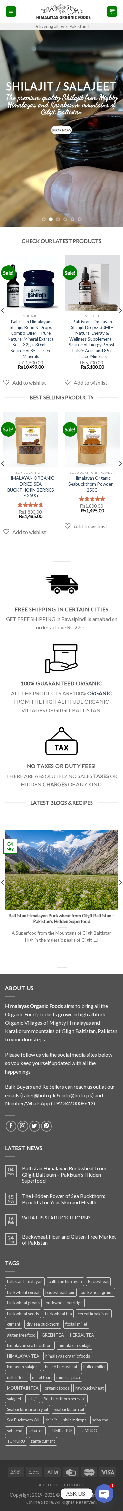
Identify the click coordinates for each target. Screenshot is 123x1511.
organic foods (57, 1388)
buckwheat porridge (64, 1302)
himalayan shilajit (75, 1345)
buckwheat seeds (23, 1313)
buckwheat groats (23, 1302)
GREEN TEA (53, 1335)
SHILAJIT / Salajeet (61, 86)
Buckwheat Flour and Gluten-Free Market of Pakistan (69, 1239)
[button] (24, 382)
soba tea (36, 1430)
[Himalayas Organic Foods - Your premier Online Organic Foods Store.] (61, 11)
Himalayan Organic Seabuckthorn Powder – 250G (92, 483)
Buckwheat (98, 1281)
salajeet (14, 1398)
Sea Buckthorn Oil (23, 1419)
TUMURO (88, 1430)
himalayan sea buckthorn (30, 1345)
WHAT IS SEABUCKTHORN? (56, 1217)
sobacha (14, 1430)
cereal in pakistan (94, 1313)
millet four (41, 1377)
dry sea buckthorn (42, 1324)
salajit (32, 1398)
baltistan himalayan (25, 1281)
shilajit (51, 1419)
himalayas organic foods (67, 1356)
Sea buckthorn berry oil (65, 1398)
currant (13, 1324)
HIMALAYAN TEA (23, 1356)
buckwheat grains (97, 1292)
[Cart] (112, 11)
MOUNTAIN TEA (23, 1388)
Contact (74, 1484)
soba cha (100, 1419)
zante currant (43, 1441)
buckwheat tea (58, 1313)
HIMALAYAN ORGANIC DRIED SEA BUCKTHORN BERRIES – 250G (30, 486)
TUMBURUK (61, 1430)
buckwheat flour (60, 1292)
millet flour (16, 1377)
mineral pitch (68, 1377)
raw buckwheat (89, 1388)
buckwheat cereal (23, 1292)
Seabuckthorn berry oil (27, 1409)
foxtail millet (76, 1324)
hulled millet (94, 1366)
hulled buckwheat (61, 1366)
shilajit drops (74, 1419)
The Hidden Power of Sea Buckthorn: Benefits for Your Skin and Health (63, 1199)
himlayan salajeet (23, 1366)
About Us (49, 1484)
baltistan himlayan (65, 1281)
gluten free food (21, 1335)
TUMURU (16, 1441)
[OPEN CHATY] (104, 1493)
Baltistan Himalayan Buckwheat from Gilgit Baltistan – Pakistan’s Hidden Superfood (64, 1174)
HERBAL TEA (82, 1335)
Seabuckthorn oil (69, 1409)
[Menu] (11, 11)
